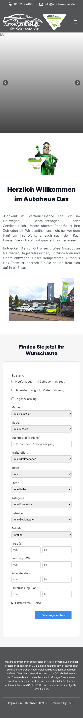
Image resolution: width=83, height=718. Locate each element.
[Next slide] (77, 83)
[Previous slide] (5, 83)
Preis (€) (17, 543)
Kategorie (17, 498)
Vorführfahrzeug (53, 390)
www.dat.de (56, 685)
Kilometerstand (21, 573)
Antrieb (16, 528)
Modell (15, 422)
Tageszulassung (26, 398)
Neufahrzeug (24, 381)
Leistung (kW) (20, 558)
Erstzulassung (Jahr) (24, 588)
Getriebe (17, 513)
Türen (15, 467)
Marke (15, 407)
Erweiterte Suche (28, 603)
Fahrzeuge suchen (53, 615)
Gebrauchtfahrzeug (52, 381)
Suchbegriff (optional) (25, 437)
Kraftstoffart (19, 452)
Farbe (15, 482)
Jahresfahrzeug (25, 390)
